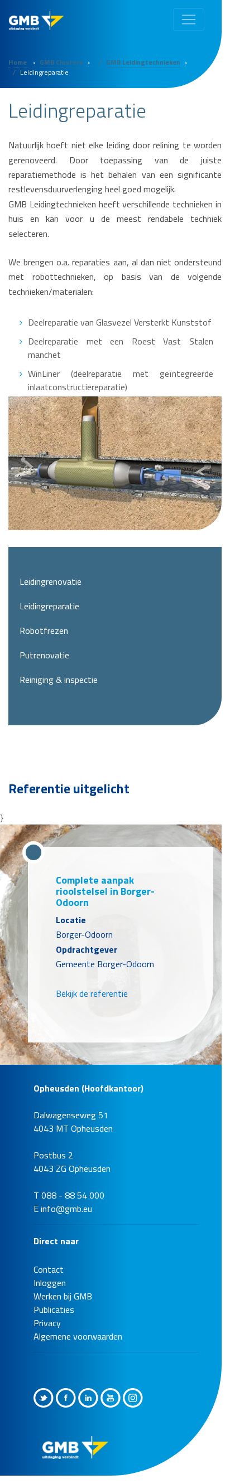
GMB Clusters (61, 62)
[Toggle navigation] (188, 19)
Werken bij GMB (62, 1285)
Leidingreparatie (49, 606)
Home (17, 62)
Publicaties (53, 1298)
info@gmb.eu (66, 1197)
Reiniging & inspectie (59, 679)
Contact (48, 1258)
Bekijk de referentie (92, 982)
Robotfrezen (44, 630)
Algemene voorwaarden (77, 1325)
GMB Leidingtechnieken (143, 62)
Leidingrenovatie (51, 581)
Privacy (47, 1311)
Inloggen (49, 1271)
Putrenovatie (44, 655)
